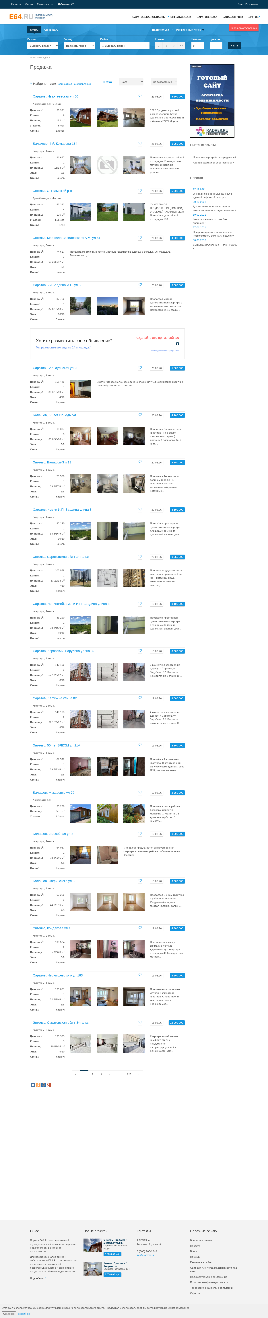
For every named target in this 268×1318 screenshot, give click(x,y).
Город (68, 39)
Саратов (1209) (207, 16)
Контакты (16, 4)
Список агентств (45, 4)
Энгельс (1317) (180, 16)
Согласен (9, 1313)
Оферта (195, 1293)
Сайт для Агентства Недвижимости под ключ (213, 1269)
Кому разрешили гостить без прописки (210, 221)
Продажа (45, 57)
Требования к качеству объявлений (211, 1287)
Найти (234, 45)
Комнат (159, 39)
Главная (34, 57)
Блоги (193, 1251)
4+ (181, 45)
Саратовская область (148, 16)
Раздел (31, 39)
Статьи (29, 4)
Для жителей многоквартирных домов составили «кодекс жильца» (214, 208)
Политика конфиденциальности (209, 1282)
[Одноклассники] (38, 1085)
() (66, 4)
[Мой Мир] (43, 1085)
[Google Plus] (49, 1085)
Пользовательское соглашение (208, 1276)
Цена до (215, 39)
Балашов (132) (233, 16)
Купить (34, 29)
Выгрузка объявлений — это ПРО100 (215, 244)
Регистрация (252, 4)
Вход (240, 4)
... (119, 1074)
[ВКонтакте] (33, 1085)
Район (104, 39)
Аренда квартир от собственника (213, 162)
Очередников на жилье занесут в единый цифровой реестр (212, 195)
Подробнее (37, 1278)
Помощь (195, 1256)
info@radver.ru (145, 1254)
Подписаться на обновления (74, 83)
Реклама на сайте (200, 1262)
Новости (195, 1245)
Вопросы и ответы (201, 1240)
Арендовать (51, 29)
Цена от (196, 39)
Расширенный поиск (188, 29)
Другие (253, 16)
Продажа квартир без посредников (214, 157)
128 (129, 1074)
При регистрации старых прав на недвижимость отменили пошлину (213, 234)
